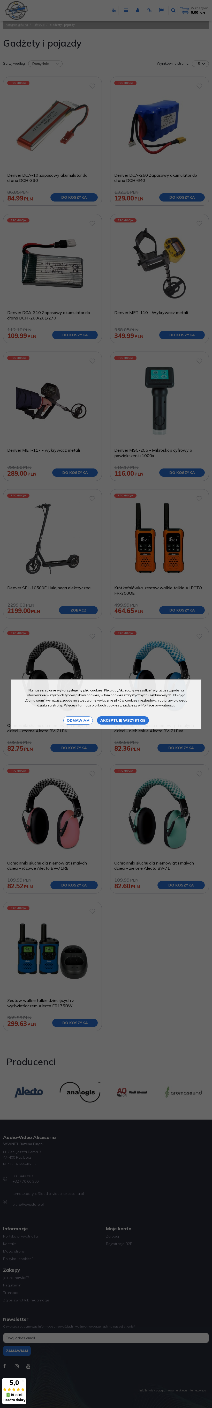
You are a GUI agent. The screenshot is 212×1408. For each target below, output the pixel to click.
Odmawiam (78, 720)
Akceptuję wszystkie (123, 720)
